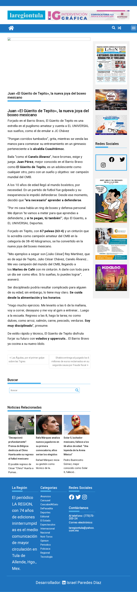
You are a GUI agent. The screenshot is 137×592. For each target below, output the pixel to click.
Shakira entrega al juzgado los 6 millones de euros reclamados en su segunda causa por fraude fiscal (70, 361)
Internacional (47, 528)
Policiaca (45, 548)
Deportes (45, 512)
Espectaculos (47, 524)
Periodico (45, 544)
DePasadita (46, 508)
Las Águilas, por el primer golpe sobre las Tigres (26, 359)
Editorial (44, 516)
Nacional (45, 532)
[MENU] (133, 27)
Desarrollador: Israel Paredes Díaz (68, 582)
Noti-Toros (46, 536)
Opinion (44, 540)
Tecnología (46, 556)
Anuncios (45, 496)
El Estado (45, 520)
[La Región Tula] (10, 27)
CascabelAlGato (49, 504)
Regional (45, 552)
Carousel (45, 500)
